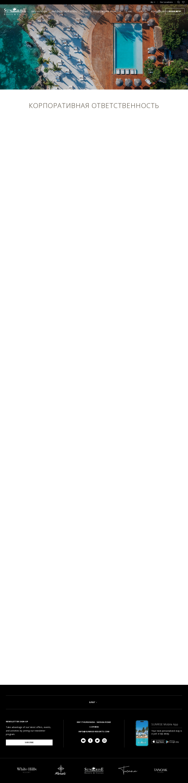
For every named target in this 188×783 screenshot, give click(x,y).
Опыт (85, 11)
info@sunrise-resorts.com (93, 731)
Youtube (83, 740)
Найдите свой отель (64, 11)
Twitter (97, 740)
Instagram (104, 740)
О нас (129, 11)
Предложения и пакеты (107, 11)
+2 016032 (94, 726)
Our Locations (166, 2)
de (153, 10)
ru (152, 2)
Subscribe (29, 742)
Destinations (18, 11)
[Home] (94, 776)
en (153, 6)
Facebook (90, 740)
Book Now (175, 11)
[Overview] (27, 773)
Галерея (141, 11)
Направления (39, 11)
